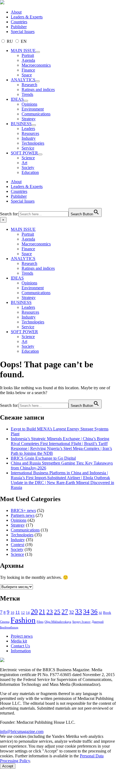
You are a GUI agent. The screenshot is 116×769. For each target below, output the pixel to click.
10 (12, 613)
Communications (36, 114)
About (16, 12)
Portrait (28, 55)
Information (21, 650)
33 (78, 611)
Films (40, 621)
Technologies (33, 143)
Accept (7, 766)
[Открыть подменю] (38, 52)
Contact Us (20, 646)
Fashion (23, 620)
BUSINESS (21, 123)
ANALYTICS (23, 79)
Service (28, 148)
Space (27, 75)
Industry (29, 138)
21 (42, 611)
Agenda (28, 60)
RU (10, 41)
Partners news (23, 515)
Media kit (19, 641)
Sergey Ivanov (81, 621)
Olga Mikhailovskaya (58, 621)
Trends (27, 94)
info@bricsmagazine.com (21, 731)
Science (28, 157)
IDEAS (17, 99)
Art (24, 162)
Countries (19, 22)
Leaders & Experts (27, 17)
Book (107, 613)
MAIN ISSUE (23, 50)
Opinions (29, 104)
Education (30, 172)
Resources (30, 133)
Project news (22, 636)
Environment (33, 109)
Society (28, 167)
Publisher (19, 26)
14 (28, 613)
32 (71, 612)
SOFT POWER (24, 153)
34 (86, 611)
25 (57, 611)
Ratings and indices (38, 89)
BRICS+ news (23, 510)
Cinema (4, 621)
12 (23, 613)
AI (100, 612)
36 (94, 611)
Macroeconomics (36, 65)
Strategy (29, 118)
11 (17, 612)
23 (49, 611)
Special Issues (23, 31)
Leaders (28, 128)
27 (65, 611)
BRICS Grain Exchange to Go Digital (43, 458)
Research (29, 84)
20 (34, 611)
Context (17, 544)
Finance (28, 70)
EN (23, 41)
